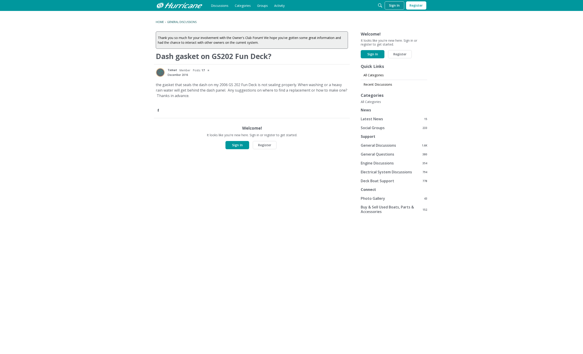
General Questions (394, 154)
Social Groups (394, 127)
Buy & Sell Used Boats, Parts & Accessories (394, 209)
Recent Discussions (377, 84)
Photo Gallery (394, 198)
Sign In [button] (237, 145)
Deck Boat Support (394, 180)
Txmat (172, 70)
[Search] (380, 5)
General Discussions (394, 145)
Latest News (394, 118)
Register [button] (264, 145)
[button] (159, 110)
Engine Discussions (394, 163)
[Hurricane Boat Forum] (179, 5)
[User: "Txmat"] (160, 72)
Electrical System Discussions (394, 171)
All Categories (373, 75)
